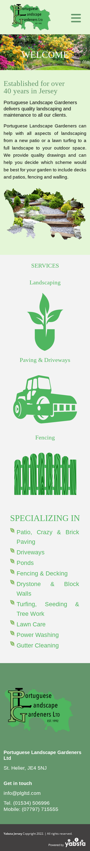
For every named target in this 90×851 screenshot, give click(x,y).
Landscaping (45, 282)
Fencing (45, 437)
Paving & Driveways (45, 360)
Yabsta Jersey (13, 834)
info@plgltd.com (22, 793)
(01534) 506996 (31, 803)
